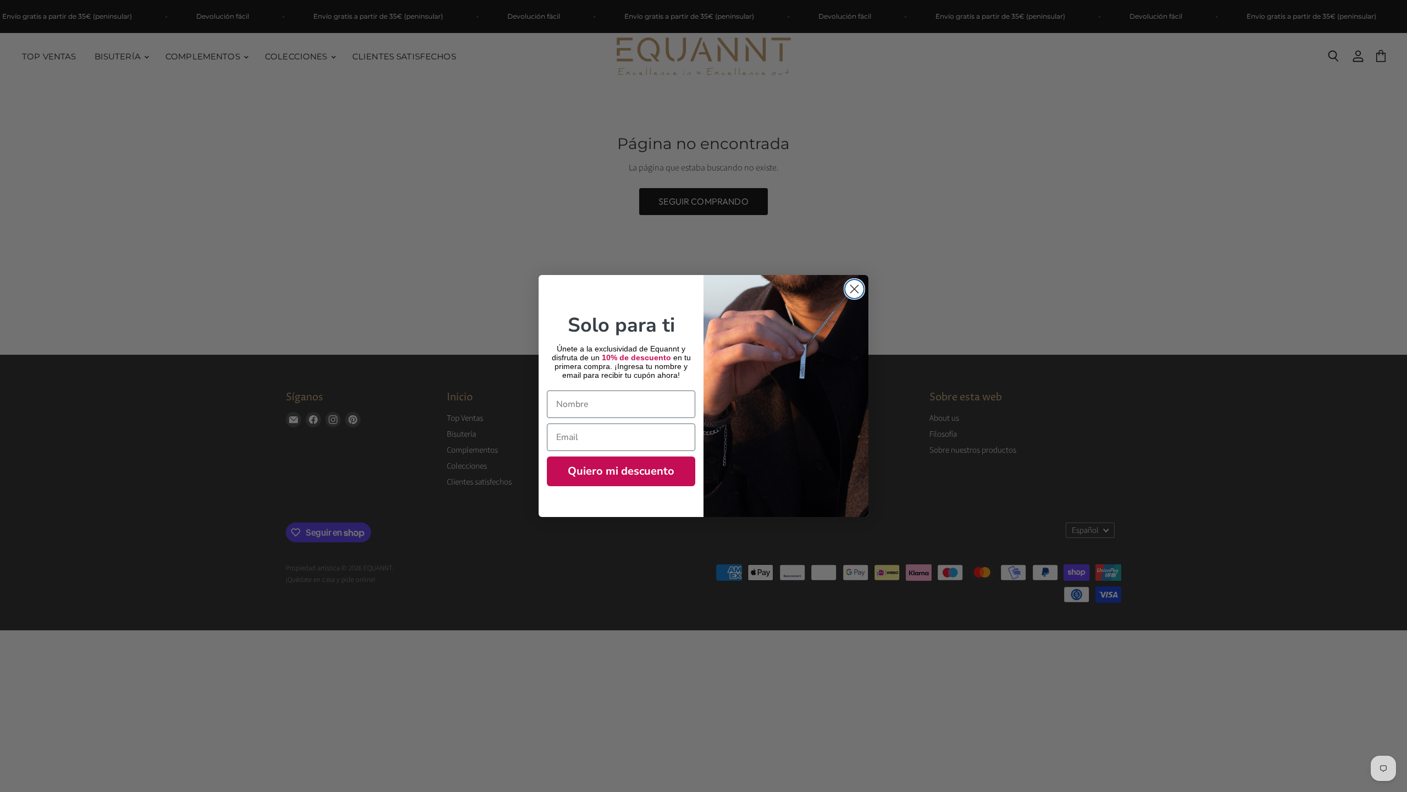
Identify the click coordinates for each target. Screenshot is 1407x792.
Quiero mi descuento (621, 471)
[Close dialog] (854, 289)
